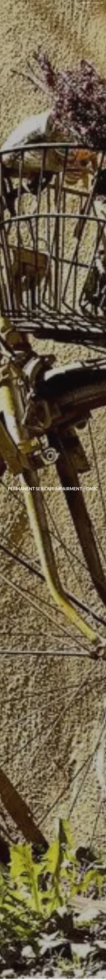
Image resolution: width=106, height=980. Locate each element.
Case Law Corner (89, 2)
